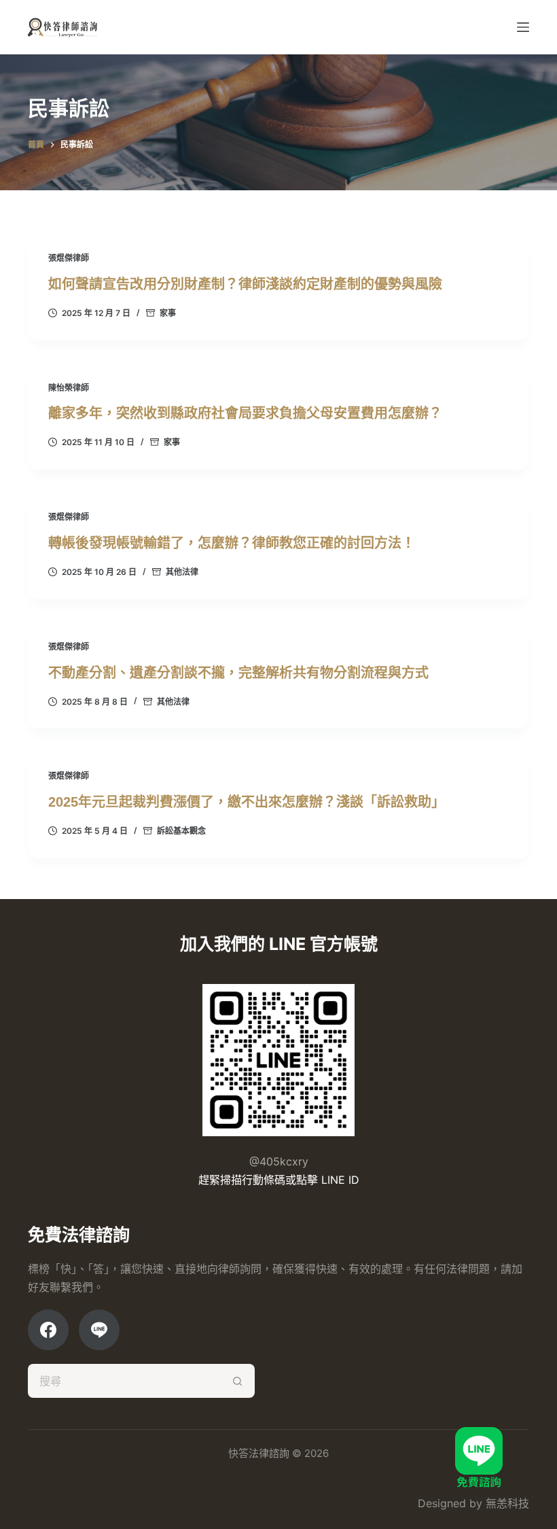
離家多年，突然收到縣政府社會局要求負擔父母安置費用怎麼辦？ (245, 413)
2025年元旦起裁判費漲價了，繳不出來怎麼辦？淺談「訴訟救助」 (246, 801)
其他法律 (182, 572)
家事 (168, 313)
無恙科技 (507, 1503)
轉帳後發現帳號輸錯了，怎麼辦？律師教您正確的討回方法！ (231, 542)
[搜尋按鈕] (238, 1381)
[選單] (523, 27)
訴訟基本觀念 (181, 831)
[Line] (99, 1330)
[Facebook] (48, 1330)
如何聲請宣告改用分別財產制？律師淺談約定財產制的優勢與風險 (245, 284)
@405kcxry (278, 1161)
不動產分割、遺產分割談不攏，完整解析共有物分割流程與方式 (238, 672)
